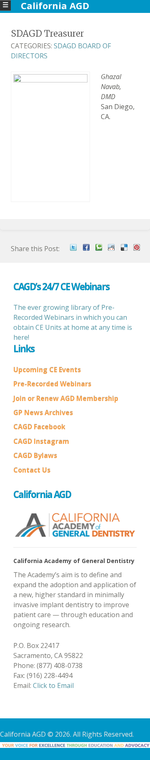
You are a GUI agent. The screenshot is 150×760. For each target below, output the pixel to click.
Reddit (111, 247)
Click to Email (53, 685)
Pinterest (136, 247)
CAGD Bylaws (35, 455)
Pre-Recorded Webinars (52, 384)
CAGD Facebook (39, 426)
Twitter (73, 247)
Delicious (124, 247)
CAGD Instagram (41, 441)
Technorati (98, 247)
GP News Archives (43, 412)
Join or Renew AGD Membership (65, 398)
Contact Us (31, 470)
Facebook (86, 247)
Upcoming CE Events (47, 369)
